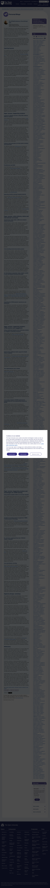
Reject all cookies (23, 454)
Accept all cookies (12, 454)
